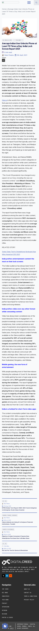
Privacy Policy (29, 600)
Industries (5, 596)
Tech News (5, 600)
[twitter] (3, 575)
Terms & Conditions (30, 596)
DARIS (12, 628)
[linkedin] (7, 575)
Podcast (4, 603)
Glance (4, 100)
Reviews (4, 614)
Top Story (5, 589)
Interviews (5, 607)
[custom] (10, 575)
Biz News (5, 592)
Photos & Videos (7, 617)
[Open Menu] (29, 2)
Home (4, 9)
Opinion (4, 610)
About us (27, 589)
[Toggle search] (36, 2)
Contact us (27, 592)
